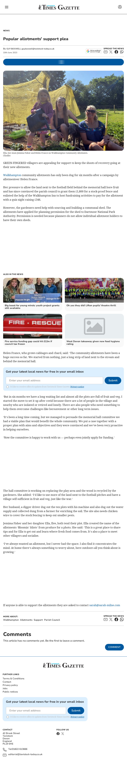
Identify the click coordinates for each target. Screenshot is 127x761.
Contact (7, 681)
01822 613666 (19, 749)
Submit (112, 380)
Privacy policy (10, 685)
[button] (7, 7)
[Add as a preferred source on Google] (94, 51)
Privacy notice (77, 386)
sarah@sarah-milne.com (104, 605)
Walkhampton (12, 175)
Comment (114, 647)
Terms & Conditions (13, 678)
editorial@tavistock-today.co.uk (25, 754)
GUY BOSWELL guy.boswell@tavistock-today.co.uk (30, 48)
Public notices (10, 691)
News (6, 30)
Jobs (5, 688)
